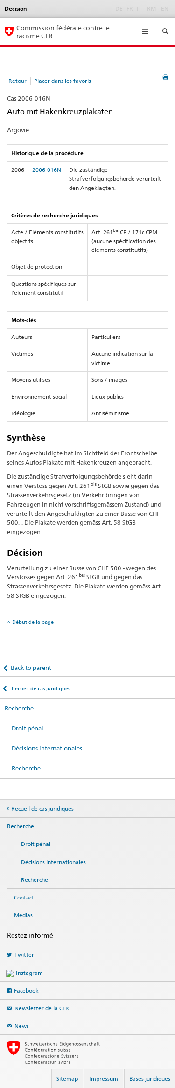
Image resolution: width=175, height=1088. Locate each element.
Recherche (19, 708)
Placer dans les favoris (62, 80)
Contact (24, 897)
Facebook (26, 990)
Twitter (24, 954)
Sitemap (67, 1078)
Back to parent (31, 667)
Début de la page (33, 622)
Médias (23, 915)
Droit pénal (27, 728)
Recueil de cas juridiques (40, 688)
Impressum (103, 1078)
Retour (17, 80)
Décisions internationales (47, 748)
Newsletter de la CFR (41, 1008)
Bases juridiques (149, 1078)
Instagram (29, 972)
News (21, 1025)
